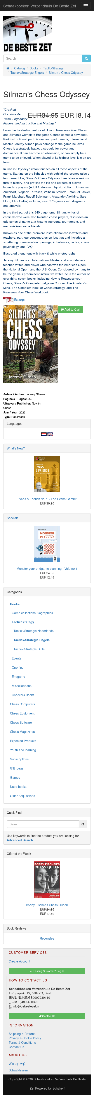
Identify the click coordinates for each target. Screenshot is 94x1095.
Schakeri (58, 1088)
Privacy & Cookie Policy (25, 1038)
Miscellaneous (20, 686)
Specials (12, 518)
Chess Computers (22, 704)
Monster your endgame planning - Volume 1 (47, 568)
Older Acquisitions (22, 796)
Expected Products (23, 741)
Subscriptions (19, 759)
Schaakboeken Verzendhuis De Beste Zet (39, 6)
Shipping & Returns (22, 1033)
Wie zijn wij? (17, 1063)
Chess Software (21, 722)
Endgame (17, 676)
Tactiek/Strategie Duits (27, 649)
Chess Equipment (22, 713)
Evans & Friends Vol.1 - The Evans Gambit (47, 499)
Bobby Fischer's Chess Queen (47, 905)
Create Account (19, 961)
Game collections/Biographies (31, 613)
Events (15, 658)
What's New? (16, 448)
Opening (17, 667)
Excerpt (19, 299)
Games (15, 777)
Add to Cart (72, 309)
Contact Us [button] (48, 1016)
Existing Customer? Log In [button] (48, 971)
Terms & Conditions (22, 1042)
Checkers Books (22, 695)
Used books (18, 786)
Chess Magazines (22, 731)
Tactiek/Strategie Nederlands (32, 630)
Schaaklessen (18, 1070)
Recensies (47, 938)
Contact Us (16, 1047)
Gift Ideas (16, 768)
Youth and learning (23, 750)
